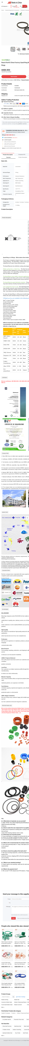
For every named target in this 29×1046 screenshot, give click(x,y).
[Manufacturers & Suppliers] (14, 2)
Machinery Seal (17, 1026)
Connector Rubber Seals (6, 1002)
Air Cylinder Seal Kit (7, 1019)
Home (2, 10)
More (2, 1035)
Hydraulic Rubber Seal (7, 1033)
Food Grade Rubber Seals (6, 1004)
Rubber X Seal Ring (17, 1029)
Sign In (3, 148)
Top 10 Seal (17, 1033)
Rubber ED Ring (4, 999)
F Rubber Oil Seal (6, 1029)
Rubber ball (16, 999)
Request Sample (25, 79)
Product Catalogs (21, 996)
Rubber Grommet (18, 1004)
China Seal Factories (7, 1026)
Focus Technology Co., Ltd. (18, 1040)
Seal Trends (25, 1033)
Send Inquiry (14, 76)
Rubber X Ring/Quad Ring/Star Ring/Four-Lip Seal (20, 1002)
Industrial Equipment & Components (12, 10)
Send (13, 918)
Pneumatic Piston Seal (19, 1019)
